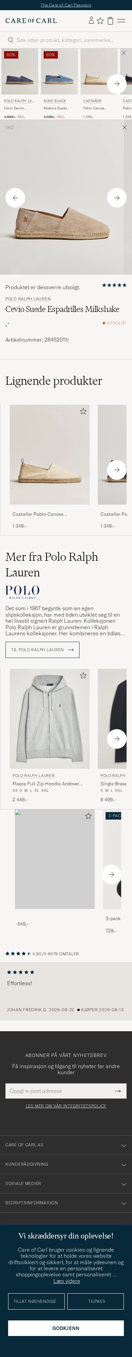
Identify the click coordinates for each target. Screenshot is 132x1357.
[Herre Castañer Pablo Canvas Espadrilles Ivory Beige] (99, 71)
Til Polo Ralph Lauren (38, 650)
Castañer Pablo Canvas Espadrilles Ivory (38, 514)
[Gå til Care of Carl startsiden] (31, 20)
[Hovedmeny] (121, 21)
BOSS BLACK (55, 101)
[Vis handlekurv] (110, 20)
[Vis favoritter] (100, 20)
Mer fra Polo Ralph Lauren (51, 564)
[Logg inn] (91, 21)
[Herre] (55, 859)
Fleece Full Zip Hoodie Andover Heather (46, 784)
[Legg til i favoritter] (81, 413)
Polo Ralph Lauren (19, 102)
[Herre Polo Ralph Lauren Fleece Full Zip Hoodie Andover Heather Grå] (50, 719)
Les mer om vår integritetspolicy (66, 1106)
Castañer (92, 101)
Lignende (54, 381)
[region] (66, 991)
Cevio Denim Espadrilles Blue (16, 108)
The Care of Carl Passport (66, 4)
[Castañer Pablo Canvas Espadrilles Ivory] (50, 509)
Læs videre (66, 1281)
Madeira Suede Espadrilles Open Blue (57, 108)
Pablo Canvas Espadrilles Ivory (96, 108)
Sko (9, 127)
